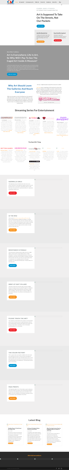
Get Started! (40, 41)
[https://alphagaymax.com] (48, 149)
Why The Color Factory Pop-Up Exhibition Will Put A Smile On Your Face (54, 429)
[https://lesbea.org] (48, 118)
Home (16, 2)
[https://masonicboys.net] (21, 117)
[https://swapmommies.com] (62, 119)
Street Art (42, 2)
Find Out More (12, 74)
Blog (60, 2)
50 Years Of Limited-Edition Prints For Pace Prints (33, 429)
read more (10, 443)
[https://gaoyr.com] (62, 149)
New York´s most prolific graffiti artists (21, 218)
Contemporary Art (30, 2)
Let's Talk (40, 26)
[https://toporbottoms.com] (7, 148)
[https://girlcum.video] (49, 101)
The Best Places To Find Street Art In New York (14, 429)
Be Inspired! (21, 2)
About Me (54, 2)
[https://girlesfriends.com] (21, 148)
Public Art (37, 2)
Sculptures (48, 2)
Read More (12, 229)
